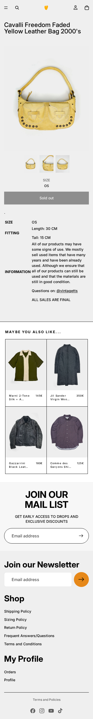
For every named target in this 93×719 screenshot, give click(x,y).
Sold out (47, 198)
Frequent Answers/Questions (29, 635)
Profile (9, 680)
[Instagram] (42, 711)
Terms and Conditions (23, 644)
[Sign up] (81, 535)
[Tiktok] (60, 711)
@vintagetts (67, 290)
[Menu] (6, 8)
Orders (10, 672)
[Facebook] (33, 711)
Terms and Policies (46, 700)
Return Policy (15, 627)
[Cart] (86, 7)
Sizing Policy (15, 619)
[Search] (17, 7)
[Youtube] (51, 711)
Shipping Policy (17, 611)
